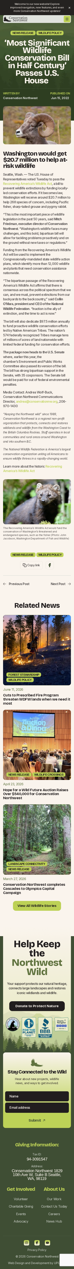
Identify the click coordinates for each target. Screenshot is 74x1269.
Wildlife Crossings (48, 774)
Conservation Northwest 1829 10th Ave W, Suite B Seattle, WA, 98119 (37, 1174)
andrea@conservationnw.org (37, 401)
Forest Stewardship (23, 674)
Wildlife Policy (50, 33)
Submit (37, 1120)
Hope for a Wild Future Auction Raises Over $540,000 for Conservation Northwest (35, 794)
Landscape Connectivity (26, 864)
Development (40, 1263)
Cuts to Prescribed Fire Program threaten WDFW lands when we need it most (36, 699)
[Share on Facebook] (50, 565)
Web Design (16, 1263)
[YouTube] (47, 1242)
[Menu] (67, 19)
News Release (23, 33)
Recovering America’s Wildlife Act (27, 184)
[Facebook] (37, 1242)
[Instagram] (26, 1242)
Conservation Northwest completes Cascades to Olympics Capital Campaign (34, 888)
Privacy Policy (37, 1250)
